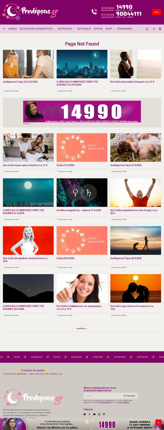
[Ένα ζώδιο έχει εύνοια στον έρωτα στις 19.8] (135, 288)
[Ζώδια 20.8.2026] (82, 240)
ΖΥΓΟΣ (43, 357)
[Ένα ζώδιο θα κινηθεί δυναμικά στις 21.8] (135, 64)
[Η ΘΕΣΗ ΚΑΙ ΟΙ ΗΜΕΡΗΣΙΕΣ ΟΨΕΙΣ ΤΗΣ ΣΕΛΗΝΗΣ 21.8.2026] (28, 192)
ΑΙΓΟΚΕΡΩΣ (107, 357)
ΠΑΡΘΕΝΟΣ (23, 357)
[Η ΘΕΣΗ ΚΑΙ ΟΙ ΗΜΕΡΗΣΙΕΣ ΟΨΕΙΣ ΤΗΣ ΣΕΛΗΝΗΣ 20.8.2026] (28, 288)
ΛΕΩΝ (4, 357)
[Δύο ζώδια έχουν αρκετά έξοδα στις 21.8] (28, 147)
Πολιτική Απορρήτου (104, 402)
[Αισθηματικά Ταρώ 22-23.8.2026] (28, 64)
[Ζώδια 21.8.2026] (82, 147)
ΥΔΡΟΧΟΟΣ (129, 357)
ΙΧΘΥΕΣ (150, 357)
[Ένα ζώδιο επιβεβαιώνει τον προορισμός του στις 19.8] (82, 288)
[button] (4, 29)
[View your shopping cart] (160, 29)
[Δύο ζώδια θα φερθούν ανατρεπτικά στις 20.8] (28, 240)
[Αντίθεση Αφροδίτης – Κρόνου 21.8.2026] (82, 192)
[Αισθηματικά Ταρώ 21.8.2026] (135, 147)
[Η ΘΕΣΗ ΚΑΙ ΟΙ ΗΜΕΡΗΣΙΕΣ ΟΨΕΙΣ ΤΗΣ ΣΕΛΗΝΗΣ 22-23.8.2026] (82, 64)
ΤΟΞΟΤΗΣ (85, 357)
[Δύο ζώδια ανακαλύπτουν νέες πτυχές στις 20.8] (135, 192)
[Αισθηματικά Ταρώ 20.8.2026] (135, 240)
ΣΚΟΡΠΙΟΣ (63, 357)
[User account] (154, 29)
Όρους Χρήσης (123, 402)
